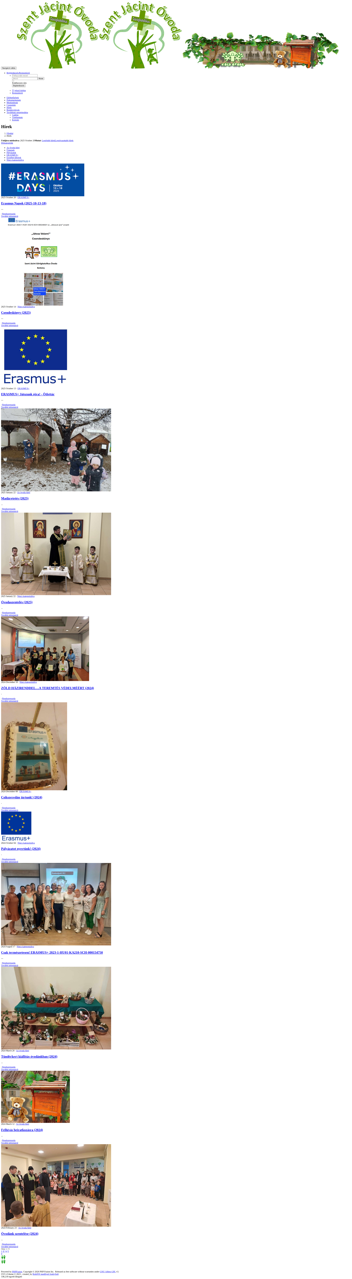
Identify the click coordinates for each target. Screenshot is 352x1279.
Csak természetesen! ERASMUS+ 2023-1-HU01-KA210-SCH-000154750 (52, 952)
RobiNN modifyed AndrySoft (46, 1274)
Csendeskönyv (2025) (16, 312)
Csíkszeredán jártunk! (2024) (21, 797)
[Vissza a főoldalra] (99, 68)
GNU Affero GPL (108, 1271)
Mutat (41, 79)
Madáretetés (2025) (14, 498)
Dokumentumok (14, 100)
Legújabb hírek (48, 140)
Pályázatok (11, 152)
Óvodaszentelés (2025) (16, 602)
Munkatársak (12, 102)
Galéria (15, 115)
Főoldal (10, 133)
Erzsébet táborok (14, 157)
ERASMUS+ (12, 155)
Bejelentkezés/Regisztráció (18, 73)
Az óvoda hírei (13, 148)
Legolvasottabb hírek (64, 140)
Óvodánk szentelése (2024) (19, 1233)
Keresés (15, 120)
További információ (9, 216)
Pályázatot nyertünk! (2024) (21, 848)
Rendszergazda (8, 214)
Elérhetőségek (13, 97)
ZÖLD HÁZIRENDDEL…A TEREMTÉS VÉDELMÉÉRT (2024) (47, 688)
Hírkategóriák (7, 143)
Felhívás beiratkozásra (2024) (22, 1130)
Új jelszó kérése (19, 90)
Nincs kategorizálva (15, 160)
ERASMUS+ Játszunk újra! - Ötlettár (28, 394)
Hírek (9, 107)
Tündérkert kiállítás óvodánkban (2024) (29, 1056)
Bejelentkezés (18, 86)
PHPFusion (17, 1271)
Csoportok (11, 105)
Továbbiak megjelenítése (17, 112)
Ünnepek (11, 150)
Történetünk (17, 117)
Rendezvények (13, 110)
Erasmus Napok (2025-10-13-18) (23, 203)
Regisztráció (17, 93)
